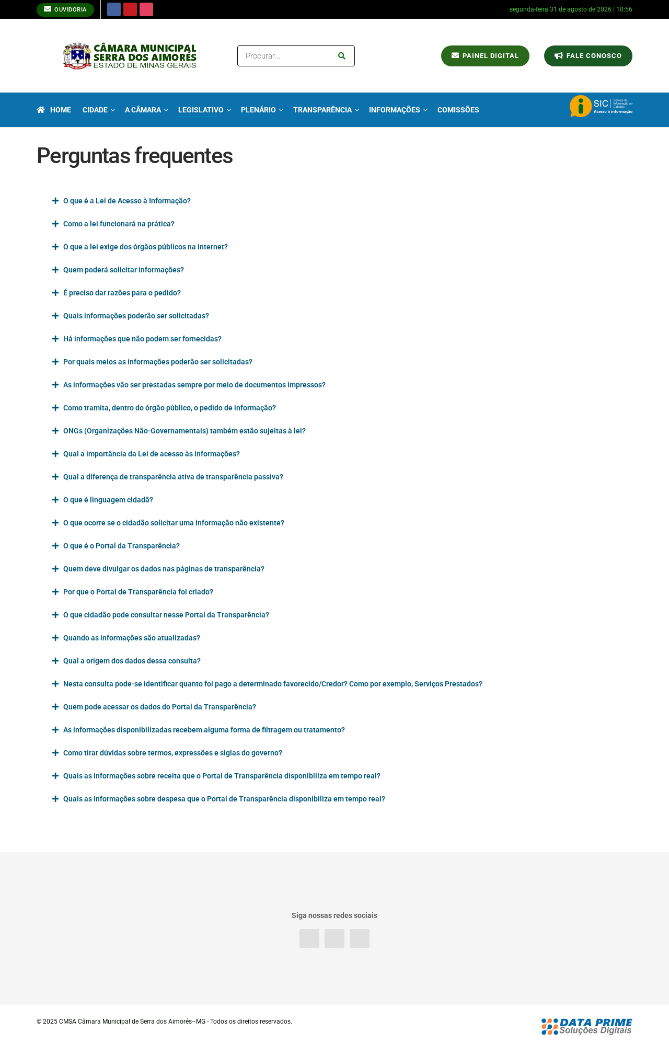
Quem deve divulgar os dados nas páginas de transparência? (163, 569)
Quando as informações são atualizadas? (131, 638)
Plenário (258, 110)
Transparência (322, 110)
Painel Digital (489, 56)
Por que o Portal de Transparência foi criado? (138, 592)
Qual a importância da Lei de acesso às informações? (151, 454)
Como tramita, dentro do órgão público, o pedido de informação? (169, 408)
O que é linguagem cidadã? (108, 500)
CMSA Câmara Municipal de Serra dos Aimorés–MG (132, 1021)
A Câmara (143, 110)
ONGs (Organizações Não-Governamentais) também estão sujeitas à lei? (184, 431)
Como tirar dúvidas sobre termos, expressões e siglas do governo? (172, 753)
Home (60, 110)
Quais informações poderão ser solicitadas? (136, 316)
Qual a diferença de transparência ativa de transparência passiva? (173, 477)
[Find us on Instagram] (146, 9)
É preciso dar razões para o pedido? (122, 293)
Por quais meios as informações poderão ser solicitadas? (157, 362)
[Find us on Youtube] (130, 9)
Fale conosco (593, 56)
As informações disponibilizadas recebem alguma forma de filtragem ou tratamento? (204, 730)
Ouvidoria (70, 9)
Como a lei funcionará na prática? (119, 224)
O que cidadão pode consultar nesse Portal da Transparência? (166, 615)
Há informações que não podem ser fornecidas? (142, 339)
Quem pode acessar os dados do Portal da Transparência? (159, 707)
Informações (394, 110)
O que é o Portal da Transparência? (121, 546)
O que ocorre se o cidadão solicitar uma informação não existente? (173, 523)
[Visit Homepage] (130, 56)
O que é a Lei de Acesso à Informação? (127, 201)
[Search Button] (344, 55)
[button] (334, 200)
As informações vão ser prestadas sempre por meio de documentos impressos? (194, 385)
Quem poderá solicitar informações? (123, 270)
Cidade (95, 110)
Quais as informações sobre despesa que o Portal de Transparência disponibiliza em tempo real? (224, 799)
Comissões (458, 110)
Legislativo (201, 110)
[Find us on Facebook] (114, 9)
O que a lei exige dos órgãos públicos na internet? (145, 247)
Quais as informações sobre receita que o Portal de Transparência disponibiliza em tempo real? (221, 776)
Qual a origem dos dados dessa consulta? (132, 661)
